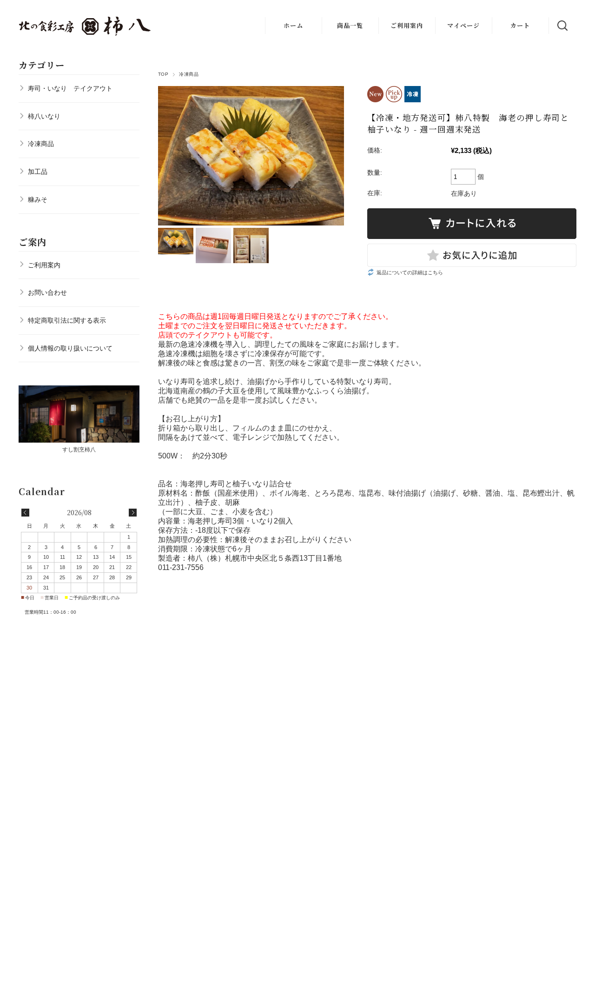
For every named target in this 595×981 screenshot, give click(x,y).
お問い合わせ (47, 292)
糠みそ (37, 199)
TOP (163, 74)
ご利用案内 (406, 25)
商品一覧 (350, 25)
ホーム (293, 25)
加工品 (37, 171)
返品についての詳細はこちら (410, 272)
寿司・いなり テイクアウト (70, 88)
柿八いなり (44, 116)
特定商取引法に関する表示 (67, 320)
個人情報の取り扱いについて (70, 348)
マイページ (463, 25)
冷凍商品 (188, 74)
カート (520, 25)
